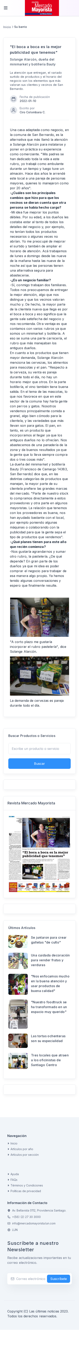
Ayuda (15, 1174)
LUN (15, 1229)
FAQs (14, 1179)
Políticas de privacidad (26, 1191)
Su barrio (20, 26)
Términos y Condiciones (27, 1185)
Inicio (7, 27)
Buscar (39, 764)
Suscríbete (58, 1279)
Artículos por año (22, 1149)
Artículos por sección (25, 1154)
